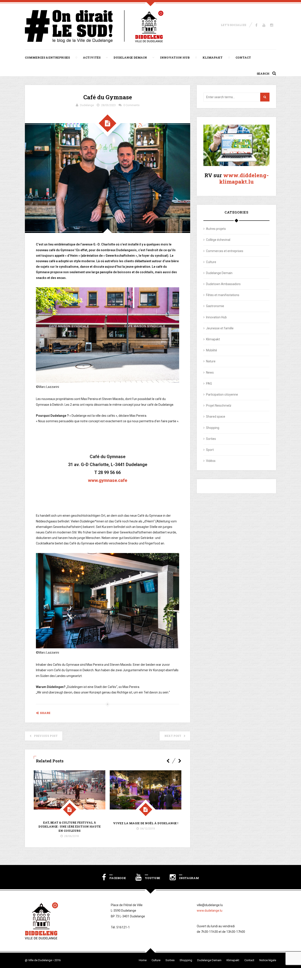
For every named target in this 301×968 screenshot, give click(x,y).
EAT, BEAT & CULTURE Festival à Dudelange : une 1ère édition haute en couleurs (69, 826)
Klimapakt (213, 57)
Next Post (172, 736)
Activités (91, 57)
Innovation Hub (175, 57)
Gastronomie (215, 306)
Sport (210, 450)
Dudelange (87, 105)
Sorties (211, 439)
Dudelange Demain (130, 57)
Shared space (215, 416)
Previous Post (46, 736)
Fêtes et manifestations (222, 295)
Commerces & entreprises (47, 57)
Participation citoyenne (222, 394)
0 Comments (131, 105)
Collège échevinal (218, 240)
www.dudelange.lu (209, 910)
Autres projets (216, 228)
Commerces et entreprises (224, 251)
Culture (211, 262)
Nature (211, 361)
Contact (243, 57)
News (210, 372)
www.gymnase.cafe (107, 480)
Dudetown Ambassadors (223, 284)
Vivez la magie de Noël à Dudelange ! (145, 823)
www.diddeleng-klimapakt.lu (244, 178)
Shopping (212, 428)
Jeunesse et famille (220, 328)
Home (143, 960)
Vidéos (211, 461)
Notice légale (267, 960)
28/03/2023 (108, 105)
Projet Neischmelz (218, 405)
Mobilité (211, 350)
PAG (209, 383)
